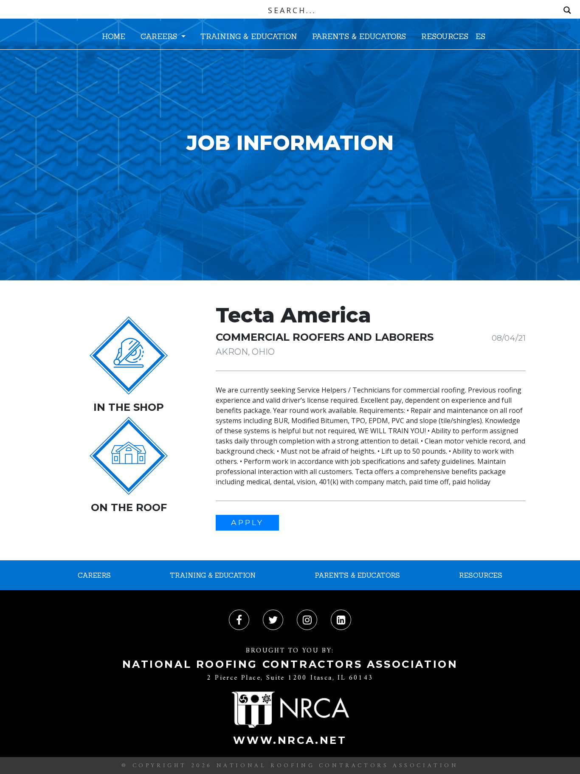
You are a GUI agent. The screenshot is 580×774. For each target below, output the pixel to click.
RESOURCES (444, 36)
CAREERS (160, 36)
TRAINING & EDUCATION (248, 36)
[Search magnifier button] (567, 10)
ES (480, 36)
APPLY (247, 522)
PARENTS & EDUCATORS (359, 36)
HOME (113, 36)
